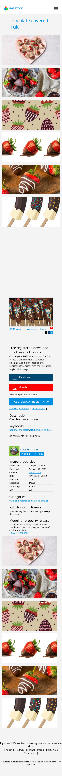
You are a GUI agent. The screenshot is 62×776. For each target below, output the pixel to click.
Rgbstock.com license (25, 507)
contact (21, 743)
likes (44, 329)
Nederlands (30, 753)
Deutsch (19, 749)
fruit (32, 429)
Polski (40, 749)
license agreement (37, 743)
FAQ (13, 532)
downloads (32, 329)
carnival (44, 500)
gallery (38, 454)
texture (48, 429)
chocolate (24, 429)
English (8, 749)
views (18, 329)
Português (52, 749)
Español (30, 749)
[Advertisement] (31, 264)
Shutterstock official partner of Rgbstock (18, 761)
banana (13, 429)
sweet (39, 429)
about (31, 746)
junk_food (35, 500)
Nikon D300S (35, 472)
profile (25, 454)
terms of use (23, 532)
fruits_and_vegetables (19, 500)
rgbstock (16, 8)
